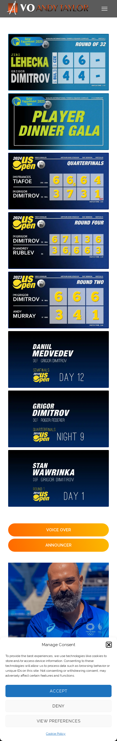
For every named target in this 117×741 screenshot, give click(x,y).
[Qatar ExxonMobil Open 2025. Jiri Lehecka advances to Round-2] (58, 62)
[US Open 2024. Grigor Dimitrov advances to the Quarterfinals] (58, 240)
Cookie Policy (56, 734)
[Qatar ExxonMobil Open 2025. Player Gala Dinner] (58, 121)
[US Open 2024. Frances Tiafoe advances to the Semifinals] (58, 181)
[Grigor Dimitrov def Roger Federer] (58, 419)
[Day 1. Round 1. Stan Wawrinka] (58, 478)
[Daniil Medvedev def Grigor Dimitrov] (58, 359)
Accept (58, 691)
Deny (58, 706)
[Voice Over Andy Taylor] (47, 8)
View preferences (59, 721)
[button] (109, 644)
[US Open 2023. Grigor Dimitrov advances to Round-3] (58, 300)
